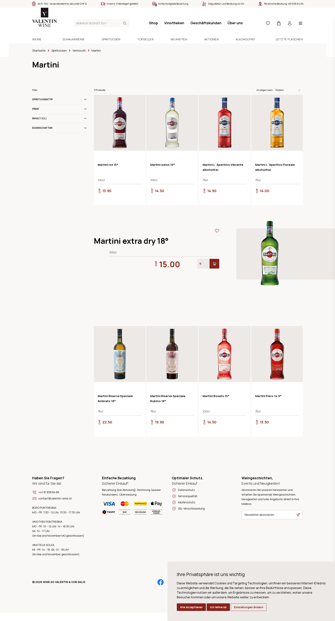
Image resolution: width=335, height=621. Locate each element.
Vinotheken (174, 23)
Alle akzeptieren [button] (191, 607)
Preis (35, 109)
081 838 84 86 (296, 3)
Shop (153, 23)
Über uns (235, 23)
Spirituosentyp (42, 99)
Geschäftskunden (205, 23)
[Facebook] (161, 582)
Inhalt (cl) (39, 118)
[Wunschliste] (267, 23)
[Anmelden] (289, 23)
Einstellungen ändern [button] (248, 607)
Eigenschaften (42, 128)
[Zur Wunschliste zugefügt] (139, 101)
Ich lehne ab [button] (218, 607)
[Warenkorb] (278, 23)
